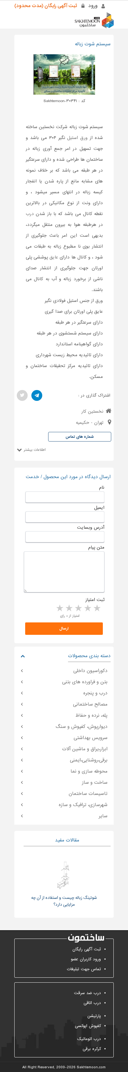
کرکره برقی (92, 1049)
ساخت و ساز (94, 782)
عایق (53, 257)
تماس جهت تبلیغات (84, 969)
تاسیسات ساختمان (88, 793)
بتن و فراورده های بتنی (84, 682)
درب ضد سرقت (87, 993)
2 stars (87, 608)
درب (30, 213)
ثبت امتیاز (94, 599)
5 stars (59, 608)
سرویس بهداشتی (90, 738)
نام (101, 487)
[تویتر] (22, 395)
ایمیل (99, 507)
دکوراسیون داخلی (90, 671)
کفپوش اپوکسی (88, 1026)
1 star (96, 608)
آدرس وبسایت (90, 527)
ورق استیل (77, 137)
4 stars (68, 608)
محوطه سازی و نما (89, 771)
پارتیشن (94, 1016)
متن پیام (96, 547)
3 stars (78, 608)
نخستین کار (92, 411)
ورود (93, 6)
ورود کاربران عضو (86, 959)
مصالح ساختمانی (90, 704)
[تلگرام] (36, 395)
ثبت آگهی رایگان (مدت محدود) (45, 6)
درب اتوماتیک (89, 1039)
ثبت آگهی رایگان (86, 949)
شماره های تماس (80, 437)
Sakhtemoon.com (91, 1067)
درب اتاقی (92, 1003)
